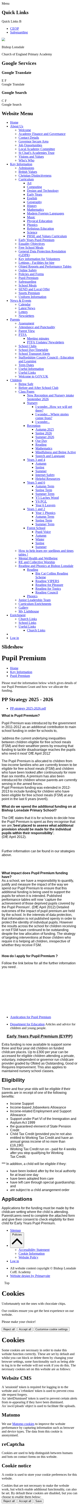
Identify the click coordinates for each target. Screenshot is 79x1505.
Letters (23, 312)
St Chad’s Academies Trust (36, 153)
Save (38, 1501)
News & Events (20, 300)
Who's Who (26, 160)
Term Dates (26, 365)
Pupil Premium (28, 278)
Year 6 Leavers (45, 505)
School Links (27, 622)
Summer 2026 (44, 437)
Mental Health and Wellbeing (38, 558)
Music (31, 217)
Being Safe (26, 384)
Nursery (32, 403)
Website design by (30, 1276)
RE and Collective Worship (37, 562)
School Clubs (27, 346)
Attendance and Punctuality (37, 327)
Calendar (25, 304)
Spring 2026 (43, 433)
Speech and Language (50, 456)
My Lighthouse (29, 611)
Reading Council (46, 592)
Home (14, 122)
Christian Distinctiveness (35, 175)
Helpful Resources (47, 478)
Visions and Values (31, 156)
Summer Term (44, 494)
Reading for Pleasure (49, 585)
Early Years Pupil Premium (36, 240)
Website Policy (28, 1257)
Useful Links (27, 372)
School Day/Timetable (33, 350)
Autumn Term (44, 486)
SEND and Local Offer (34, 289)
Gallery (23, 607)
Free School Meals (31, 247)
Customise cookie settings (51, 1329)
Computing (34, 187)
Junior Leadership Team (35, 600)
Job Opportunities (30, 145)
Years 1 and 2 (36, 509)
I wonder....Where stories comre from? (52, 416)
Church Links (28, 619)
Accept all (25, 1329)
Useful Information (31, 369)
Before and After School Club (38, 388)
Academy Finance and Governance (42, 134)
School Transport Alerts (34, 353)
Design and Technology (43, 190)
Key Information (21, 164)
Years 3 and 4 (36, 460)
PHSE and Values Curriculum (47, 236)
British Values (28, 171)
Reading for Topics (48, 588)
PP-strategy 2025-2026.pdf (28, 708)
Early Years (34, 194)
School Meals (28, 285)
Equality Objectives (32, 243)
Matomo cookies (23, 1424)
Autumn (40, 463)
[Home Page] (3, 40)
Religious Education (40, 228)
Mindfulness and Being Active (55, 452)
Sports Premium (29, 293)
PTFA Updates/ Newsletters (45, 342)
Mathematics (35, 209)
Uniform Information (32, 297)
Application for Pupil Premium (30, 1017)
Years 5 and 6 (36, 482)
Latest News (27, 308)
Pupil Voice (43, 532)
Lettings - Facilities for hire (36, 262)
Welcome (25, 130)
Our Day (41, 441)
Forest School (36, 528)
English (32, 198)
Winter (39, 539)
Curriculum (26, 179)
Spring (39, 467)
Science (32, 232)
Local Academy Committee (37, 149)
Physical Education (39, 221)
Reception (33, 425)
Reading (41, 444)
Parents (15, 319)
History (32, 206)
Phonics (32, 225)
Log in (14, 638)
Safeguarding (19, 32)
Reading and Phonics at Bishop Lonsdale (46, 566)
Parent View (27, 331)
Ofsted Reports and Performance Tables (45, 266)
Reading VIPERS (47, 581)
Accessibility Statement (34, 1249)
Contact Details (29, 137)
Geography (34, 202)
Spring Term (43, 490)
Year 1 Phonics (45, 513)
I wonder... (42, 422)
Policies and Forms (31, 274)
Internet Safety (45, 475)
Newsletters (26, 316)
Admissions (26, 168)
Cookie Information (32, 1253)
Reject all (9, 1329)
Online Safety (28, 270)
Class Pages (26, 391)
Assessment (26, 323)
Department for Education (27, 1024)
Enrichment (17, 615)
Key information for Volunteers (39, 259)
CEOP (14, 28)
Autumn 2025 (44, 429)
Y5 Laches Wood (47, 497)
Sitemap (15, 1230)
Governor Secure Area (33, 141)
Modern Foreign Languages (45, 213)
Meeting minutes (38, 338)
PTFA (23, 334)
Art (29, 183)
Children (16, 380)
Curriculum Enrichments (35, 604)
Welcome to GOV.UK (33, 376)
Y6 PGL (41, 501)
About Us (16, 126)
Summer (41, 471)
